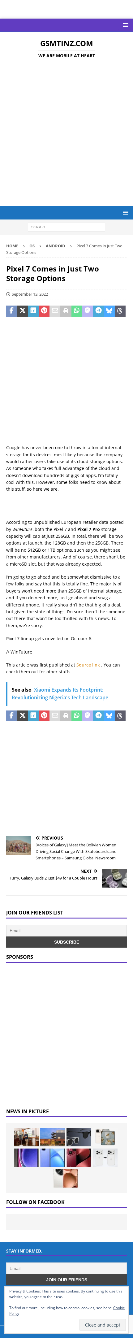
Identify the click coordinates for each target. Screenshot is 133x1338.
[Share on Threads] (120, 311)
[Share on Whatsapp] (76, 311)
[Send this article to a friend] (54, 311)
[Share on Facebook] (11, 311)
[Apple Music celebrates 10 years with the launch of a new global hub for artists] (52, 1137)
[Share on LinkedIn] (33, 311)
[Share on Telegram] (98, 311)
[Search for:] (66, 227)
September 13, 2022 (30, 294)
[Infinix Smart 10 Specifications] (52, 1158)
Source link (88, 665)
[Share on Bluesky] (109, 311)
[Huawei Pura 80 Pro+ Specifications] (78, 1158)
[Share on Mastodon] (87, 311)
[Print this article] (65, 311)
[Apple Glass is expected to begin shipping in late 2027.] (78, 1137)
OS (32, 246)
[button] (124, 25)
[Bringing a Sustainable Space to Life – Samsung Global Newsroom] (26, 1137)
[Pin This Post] (44, 311)
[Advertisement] (66, 133)
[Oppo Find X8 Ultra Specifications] (66, 1178)
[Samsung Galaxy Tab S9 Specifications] (26, 1158)
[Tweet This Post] (22, 311)
